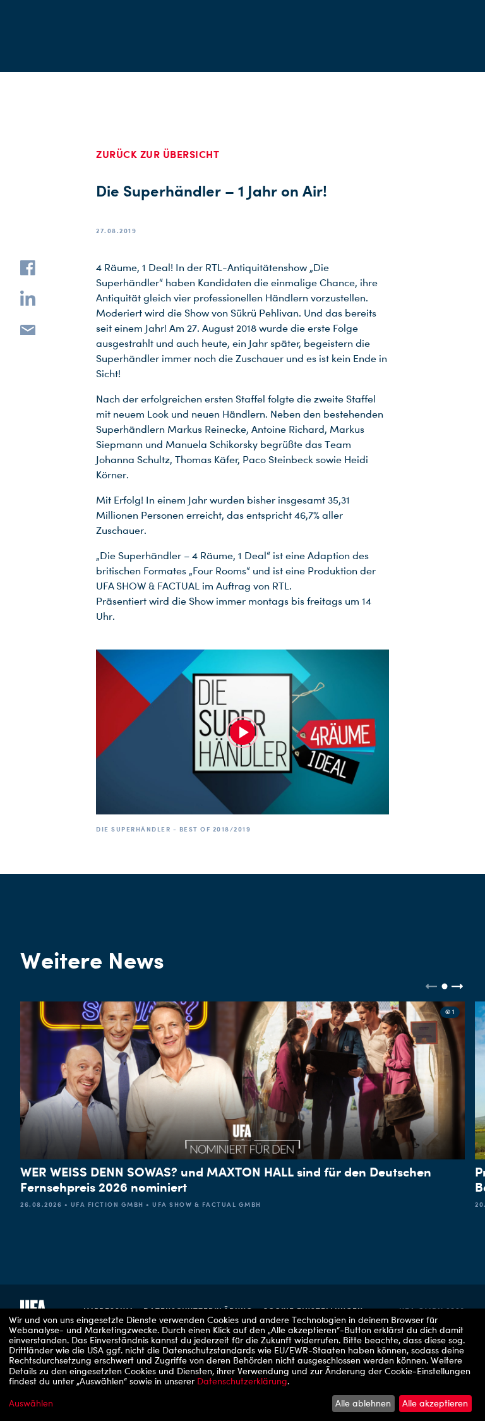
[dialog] (242, 1365)
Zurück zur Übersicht (157, 154)
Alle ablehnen (363, 1403)
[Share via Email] (28, 328)
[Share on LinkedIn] (28, 298)
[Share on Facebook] (28, 268)
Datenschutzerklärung (242, 1381)
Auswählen (31, 1403)
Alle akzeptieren (435, 1403)
